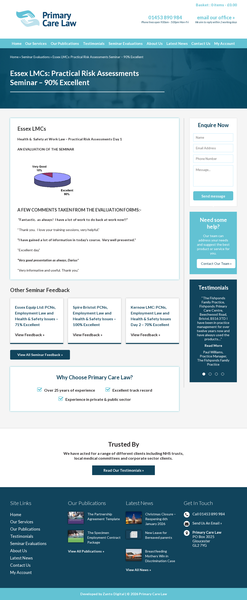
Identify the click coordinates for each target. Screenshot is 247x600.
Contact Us (200, 43)
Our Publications (65, 43)
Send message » (213, 197)
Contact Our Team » (216, 263)
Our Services (36, 43)
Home (17, 43)
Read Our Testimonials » (123, 470)
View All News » (138, 570)
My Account (224, 43)
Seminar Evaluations (126, 43)
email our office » (216, 17)
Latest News (177, 43)
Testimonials (93, 43)
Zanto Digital (114, 594)
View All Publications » (86, 551)
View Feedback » (30, 334)
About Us (155, 43)
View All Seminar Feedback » (40, 355)
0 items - (224, 4)
